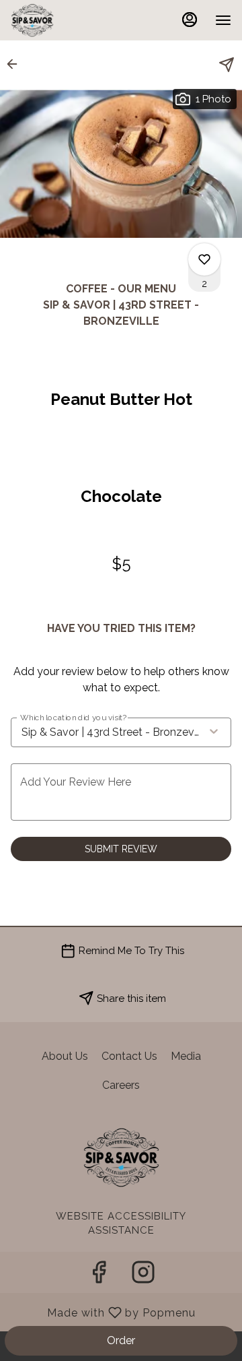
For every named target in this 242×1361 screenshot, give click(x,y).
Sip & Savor (121, 1157)
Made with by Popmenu (103, 1312)
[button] (16, 64)
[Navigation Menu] (223, 20)
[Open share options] (226, 64)
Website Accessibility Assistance (121, 1223)
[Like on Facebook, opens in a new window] (99, 1276)
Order (121, 1340)
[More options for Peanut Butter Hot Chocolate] (204, 259)
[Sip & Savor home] (71, 20)
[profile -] (190, 19)
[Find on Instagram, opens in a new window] (143, 1276)
